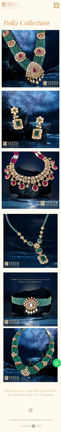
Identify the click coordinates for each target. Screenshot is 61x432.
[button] (56, 5)
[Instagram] (30, 410)
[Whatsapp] (57, 363)
